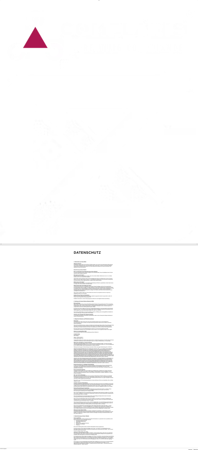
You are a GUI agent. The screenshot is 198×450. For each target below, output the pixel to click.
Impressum (190, 449)
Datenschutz (196, 449)
